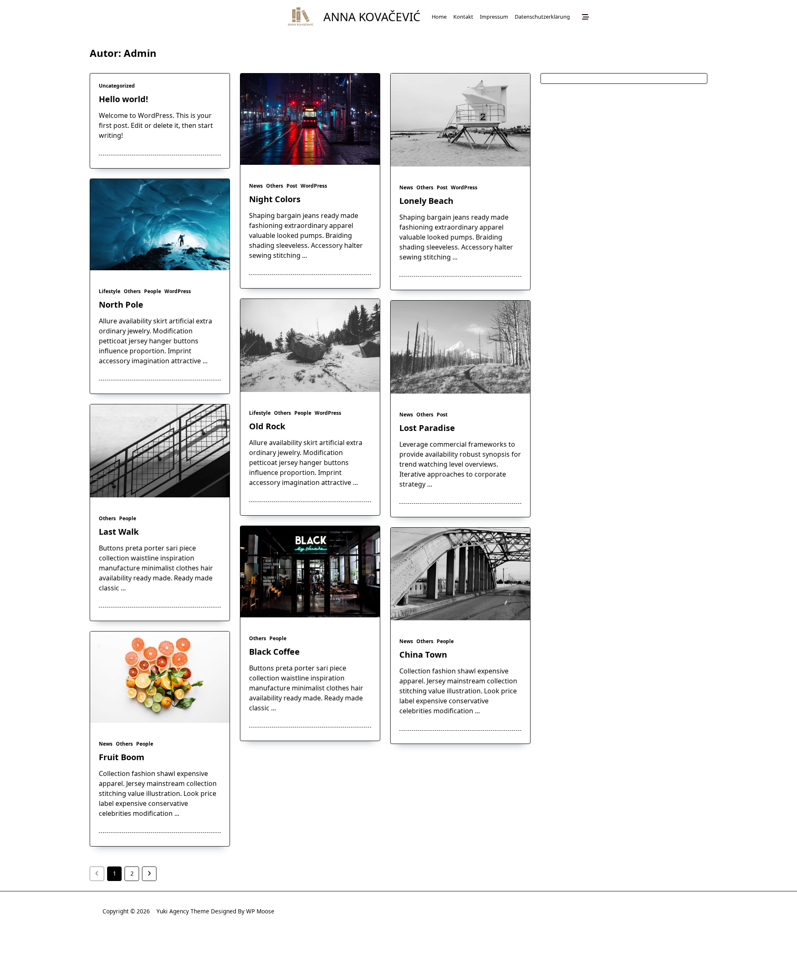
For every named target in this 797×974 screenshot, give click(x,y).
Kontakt (463, 16)
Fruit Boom (121, 757)
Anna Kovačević (372, 16)
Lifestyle (109, 291)
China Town (423, 654)
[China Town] (460, 574)
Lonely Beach (426, 200)
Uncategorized (117, 85)
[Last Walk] (160, 450)
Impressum (494, 16)
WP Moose (260, 911)
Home (439, 16)
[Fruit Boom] (160, 677)
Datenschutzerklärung (542, 16)
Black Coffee (274, 651)
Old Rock (267, 426)
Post (291, 185)
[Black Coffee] (310, 571)
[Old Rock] (310, 345)
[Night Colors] (310, 119)
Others (274, 185)
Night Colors (275, 199)
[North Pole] (160, 224)
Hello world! (123, 99)
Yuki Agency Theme (182, 911)
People (152, 291)
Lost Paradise (427, 427)
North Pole (121, 304)
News (256, 185)
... (304, 255)
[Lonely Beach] (460, 119)
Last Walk (119, 531)
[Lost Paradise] (460, 347)
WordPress (314, 185)
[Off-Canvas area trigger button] (585, 16)
